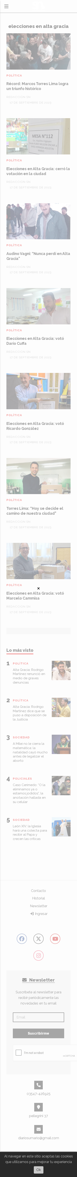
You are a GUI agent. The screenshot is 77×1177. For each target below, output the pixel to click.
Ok (38, 1170)
